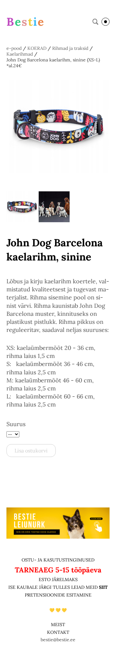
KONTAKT (58, 632)
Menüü (106, 22)
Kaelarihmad (19, 54)
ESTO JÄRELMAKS (58, 579)
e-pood (14, 48)
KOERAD (36, 48)
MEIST (58, 624)
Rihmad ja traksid (70, 48)
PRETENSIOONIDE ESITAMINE (58, 595)
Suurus (15, 424)
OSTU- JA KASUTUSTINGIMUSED (58, 560)
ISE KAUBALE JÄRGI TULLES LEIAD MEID (53, 587)
